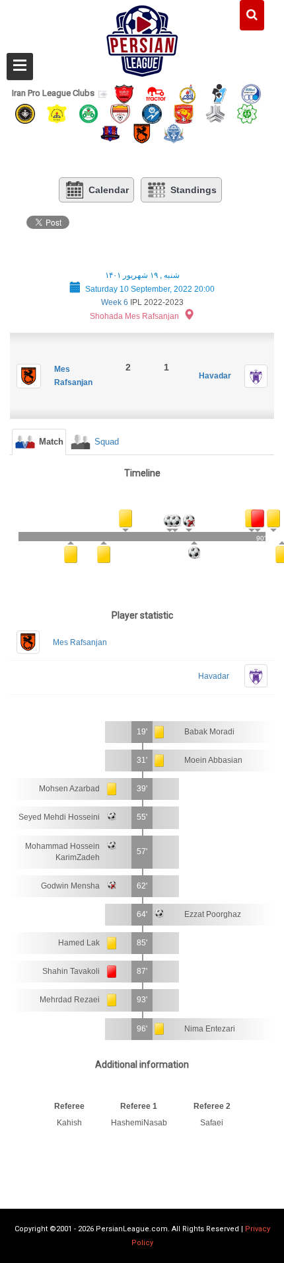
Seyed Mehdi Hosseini (59, 817)
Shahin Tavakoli (71, 971)
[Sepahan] (25, 113)
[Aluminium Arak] (174, 133)
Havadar (215, 375)
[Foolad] (120, 113)
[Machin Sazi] (247, 113)
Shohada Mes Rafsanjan (134, 316)
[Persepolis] (124, 93)
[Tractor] (156, 93)
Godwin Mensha (70, 886)
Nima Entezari (209, 1028)
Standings (193, 190)
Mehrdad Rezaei (70, 999)
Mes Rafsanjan (80, 642)
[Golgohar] (152, 113)
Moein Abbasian (213, 760)
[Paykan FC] (219, 93)
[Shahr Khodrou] (184, 113)
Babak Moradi (209, 731)
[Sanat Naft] (57, 113)
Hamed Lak (79, 942)
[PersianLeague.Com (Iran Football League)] (142, 38)
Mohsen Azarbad (69, 788)
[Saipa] (215, 113)
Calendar (109, 190)
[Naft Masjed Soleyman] (187, 93)
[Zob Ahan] (88, 113)
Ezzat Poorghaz (212, 914)
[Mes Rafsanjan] (142, 133)
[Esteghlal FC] (251, 93)
